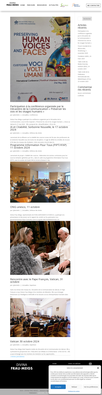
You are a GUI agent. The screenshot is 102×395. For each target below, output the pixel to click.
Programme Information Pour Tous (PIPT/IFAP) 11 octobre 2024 (38, 146)
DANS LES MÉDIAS (74, 364)
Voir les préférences (91, 387)
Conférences (34, 115)
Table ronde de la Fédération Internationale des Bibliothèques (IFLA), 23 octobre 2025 (84, 76)
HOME (54, 364)
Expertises (33, 285)
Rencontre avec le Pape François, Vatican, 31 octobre (36, 280)
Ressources (42, 5)
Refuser (74, 387)
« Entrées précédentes (17, 357)
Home (22, 5)
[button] (98, 368)
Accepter (58, 387)
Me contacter (93, 5)
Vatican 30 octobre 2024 (24, 341)
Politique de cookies (74, 391)
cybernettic (16, 115)
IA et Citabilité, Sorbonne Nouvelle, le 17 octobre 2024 (39, 128)
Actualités (53, 5)
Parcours (31, 5)
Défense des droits (36, 133)
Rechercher (87, 19)
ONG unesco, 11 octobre (25, 207)
